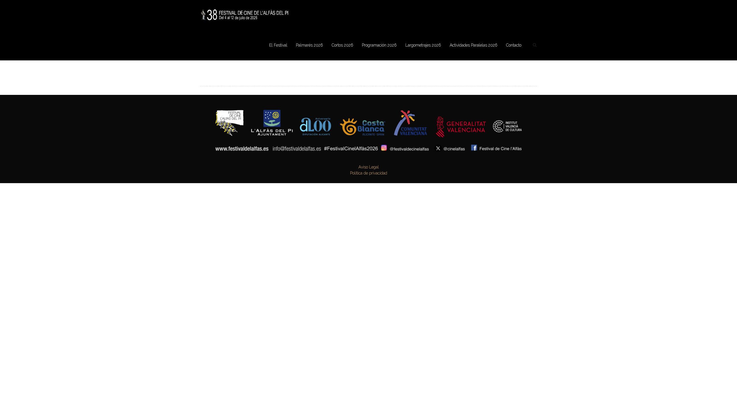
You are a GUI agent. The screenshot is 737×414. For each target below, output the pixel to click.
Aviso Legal (368, 167)
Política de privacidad (368, 173)
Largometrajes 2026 (423, 45)
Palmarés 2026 (309, 45)
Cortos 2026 (342, 45)
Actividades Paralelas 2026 (473, 45)
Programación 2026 (379, 45)
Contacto (513, 45)
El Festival (278, 45)
